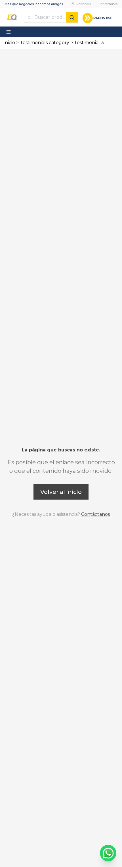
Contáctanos (108, 4)
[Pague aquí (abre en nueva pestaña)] (98, 17)
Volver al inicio (61, 491)
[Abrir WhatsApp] (108, 853)
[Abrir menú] (8, 32)
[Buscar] (72, 17)
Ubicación (83, 4)
